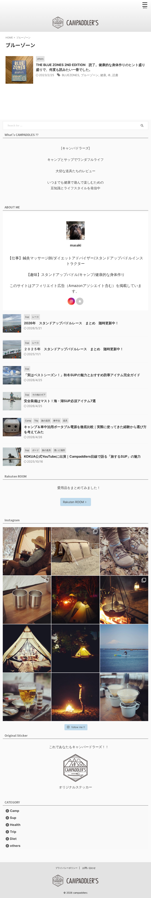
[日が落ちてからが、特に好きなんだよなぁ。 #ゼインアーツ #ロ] (27, 648)
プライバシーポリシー (66, 868)
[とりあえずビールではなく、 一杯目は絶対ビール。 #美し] (27, 697)
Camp (14, 811)
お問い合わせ (89, 868)
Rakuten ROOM (73, 502)
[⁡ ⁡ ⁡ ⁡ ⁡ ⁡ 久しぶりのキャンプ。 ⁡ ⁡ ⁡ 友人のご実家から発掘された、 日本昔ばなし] (124, 600)
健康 (103, 75)
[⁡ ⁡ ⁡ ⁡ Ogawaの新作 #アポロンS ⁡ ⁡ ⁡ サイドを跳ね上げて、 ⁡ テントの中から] (27, 551)
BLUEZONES (70, 75)
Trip (13, 832)
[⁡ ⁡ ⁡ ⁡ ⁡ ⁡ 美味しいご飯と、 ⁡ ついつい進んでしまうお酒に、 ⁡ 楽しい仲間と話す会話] (75, 600)
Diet (13, 839)
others (15, 846)
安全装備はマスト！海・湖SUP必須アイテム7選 (60, 401)
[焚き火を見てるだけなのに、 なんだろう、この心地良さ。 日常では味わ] (75, 697)
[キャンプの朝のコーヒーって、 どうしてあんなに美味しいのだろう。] (124, 697)
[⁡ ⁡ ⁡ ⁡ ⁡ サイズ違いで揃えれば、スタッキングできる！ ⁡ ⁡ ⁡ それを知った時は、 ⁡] (27, 600)
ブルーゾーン (90, 75)
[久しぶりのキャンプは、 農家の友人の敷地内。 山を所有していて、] (75, 648)
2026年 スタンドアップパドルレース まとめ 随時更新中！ (71, 323)
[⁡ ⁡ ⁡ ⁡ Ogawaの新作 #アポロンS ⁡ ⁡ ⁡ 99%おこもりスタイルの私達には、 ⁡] (75, 551)
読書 (115, 75)
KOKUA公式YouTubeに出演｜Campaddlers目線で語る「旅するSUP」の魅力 (82, 456)
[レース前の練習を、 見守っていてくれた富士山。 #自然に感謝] (124, 648)
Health (15, 825)
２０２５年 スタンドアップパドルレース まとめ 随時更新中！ (73, 349)
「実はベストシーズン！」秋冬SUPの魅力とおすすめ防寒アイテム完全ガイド (82, 375)
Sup (13, 818)
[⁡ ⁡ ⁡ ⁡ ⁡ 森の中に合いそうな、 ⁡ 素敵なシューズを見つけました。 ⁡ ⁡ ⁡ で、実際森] (124, 551)
